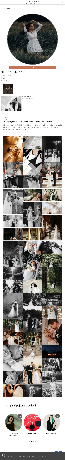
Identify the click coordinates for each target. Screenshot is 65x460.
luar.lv (4, 78)
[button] (29, 440)
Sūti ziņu (32, 67)
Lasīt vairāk (43, 456)
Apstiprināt (58, 456)
